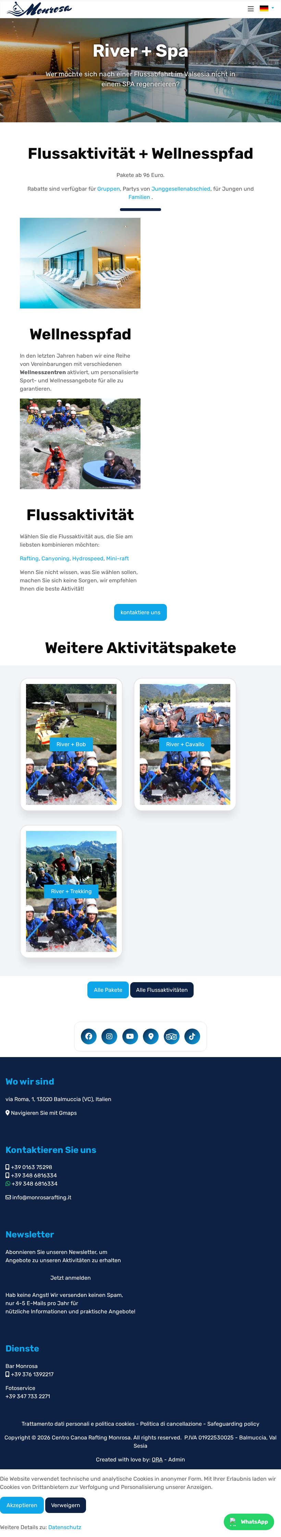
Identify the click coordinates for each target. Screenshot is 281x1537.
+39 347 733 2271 (27, 1396)
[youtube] (130, 1036)
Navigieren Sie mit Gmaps (43, 1113)
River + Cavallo (185, 744)
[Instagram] (109, 1036)
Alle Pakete (108, 990)
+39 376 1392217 (31, 1374)
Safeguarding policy (233, 1424)
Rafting (29, 558)
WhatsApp (254, 1521)
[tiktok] (192, 1036)
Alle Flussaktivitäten (162, 990)
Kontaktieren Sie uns (50, 1150)
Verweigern (65, 1505)
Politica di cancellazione (171, 1424)
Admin (176, 1459)
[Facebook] (89, 1036)
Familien (139, 197)
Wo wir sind (29, 1081)
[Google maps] (151, 1036)
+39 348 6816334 (33, 1175)
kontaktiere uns (140, 612)
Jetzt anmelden (70, 1278)
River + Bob (71, 744)
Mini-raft (117, 558)
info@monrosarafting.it (41, 1197)
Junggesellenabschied (180, 189)
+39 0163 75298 (31, 1167)
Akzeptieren (22, 1505)
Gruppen (108, 189)
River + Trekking (71, 891)
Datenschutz (64, 1527)
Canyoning (55, 558)
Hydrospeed (87, 558)
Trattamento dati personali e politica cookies (78, 1424)
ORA (157, 1459)
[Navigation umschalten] (251, 9)
